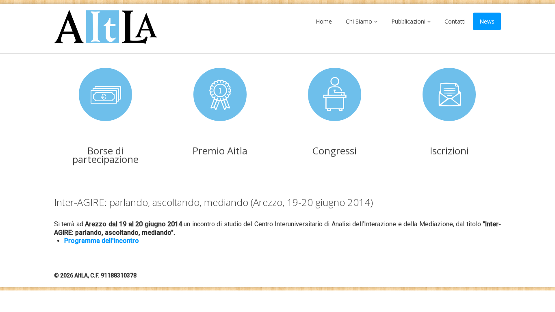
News (486, 21)
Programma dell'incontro (101, 241)
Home (324, 21)
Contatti (455, 21)
